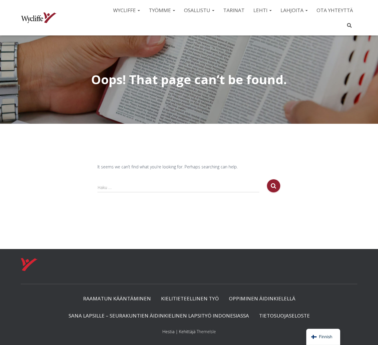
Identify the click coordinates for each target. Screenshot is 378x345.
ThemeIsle (206, 331)
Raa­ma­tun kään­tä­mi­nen (117, 298)
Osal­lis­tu (197, 10)
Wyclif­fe (125, 10)
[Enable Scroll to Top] (366, 333)
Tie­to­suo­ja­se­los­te (284, 315)
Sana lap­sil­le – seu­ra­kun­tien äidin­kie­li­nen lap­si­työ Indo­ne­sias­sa (159, 315)
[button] (138, 10)
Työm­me (160, 10)
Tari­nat (234, 10)
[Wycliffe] (38, 17)
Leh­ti (261, 10)
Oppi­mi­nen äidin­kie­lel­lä (262, 298)
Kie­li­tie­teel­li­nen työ (190, 298)
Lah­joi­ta (293, 10)
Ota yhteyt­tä (335, 10)
